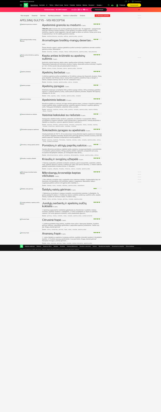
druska (54, 68)
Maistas (85, 5)
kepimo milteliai (93, 109)
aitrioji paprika (74, 155)
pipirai (65, 68)
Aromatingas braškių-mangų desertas (66, 40)
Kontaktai (62, 246)
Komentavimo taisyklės (118, 246)
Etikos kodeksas (130, 246)
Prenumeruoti (134, 5)
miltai (48, 96)
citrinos (96, 155)
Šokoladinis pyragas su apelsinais (63, 130)
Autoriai (95, 246)
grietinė (70, 109)
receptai (55, 82)
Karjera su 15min (47, 246)
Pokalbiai (72, 5)
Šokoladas (62, 140)
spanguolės (78, 124)
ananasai (53, 243)
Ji (46, 5)
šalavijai (49, 185)
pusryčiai (60, 36)
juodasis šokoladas (52, 141)
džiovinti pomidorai (52, 155)
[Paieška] (108, 5)
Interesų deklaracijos (72, 246)
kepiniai (95, 124)
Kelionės (78, 5)
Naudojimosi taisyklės (104, 246)
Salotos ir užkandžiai (70, 16)
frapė (65, 229)
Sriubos (82, 16)
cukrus (70, 82)
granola (80, 36)
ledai (48, 243)
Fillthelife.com (47, 29)
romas (44, 141)
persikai (54, 199)
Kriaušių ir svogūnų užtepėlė (60, 159)
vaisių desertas (92, 51)
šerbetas (49, 82)
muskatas (67, 126)
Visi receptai (25, 16)
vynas (54, 185)
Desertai (34, 16)
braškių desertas (73, 51)
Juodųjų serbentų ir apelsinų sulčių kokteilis (64, 204)
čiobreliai (79, 68)
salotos (61, 155)
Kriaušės (61, 169)
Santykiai (42, 5)
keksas (61, 109)
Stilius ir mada (59, 5)
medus (55, 216)
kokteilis (60, 216)
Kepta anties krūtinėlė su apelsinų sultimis (63, 57)
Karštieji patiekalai (54, 16)
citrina (48, 229)
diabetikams (81, 185)
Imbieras (67, 169)
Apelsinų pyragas (53, 86)
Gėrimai (42, 16)
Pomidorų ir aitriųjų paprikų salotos (64, 145)
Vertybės (56, 246)
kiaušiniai (55, 109)
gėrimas (65, 199)
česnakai (59, 68)
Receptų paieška (103, 16)
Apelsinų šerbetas (53, 72)
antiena (49, 68)
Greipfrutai (54, 229)
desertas (49, 51)
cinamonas (51, 126)
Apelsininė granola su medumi (61, 25)
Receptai (91, 5)
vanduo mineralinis (77, 243)
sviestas (89, 124)
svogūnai (49, 169)
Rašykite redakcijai (30, 246)
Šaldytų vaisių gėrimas (56, 189)
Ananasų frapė (51, 233)
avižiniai (66, 36)
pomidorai (67, 155)
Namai (66, 5)
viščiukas (64, 185)
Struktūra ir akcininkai (85, 246)
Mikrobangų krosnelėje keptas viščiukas (61, 174)
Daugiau (99, 5)
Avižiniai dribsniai (52, 36)
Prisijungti (122, 5)
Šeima (51, 5)
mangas (61, 51)
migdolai (68, 140)
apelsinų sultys (73, 36)
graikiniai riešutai (63, 124)
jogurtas (53, 96)
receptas (75, 82)
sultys (58, 96)
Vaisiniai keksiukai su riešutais (61, 115)
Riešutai (55, 124)
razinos (73, 169)
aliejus (44, 111)
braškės (55, 51)
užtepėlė (55, 169)
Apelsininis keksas (54, 100)
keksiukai (71, 124)
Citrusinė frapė (51, 220)
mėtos (49, 199)
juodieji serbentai (87, 216)
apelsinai (49, 109)
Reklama (39, 246)
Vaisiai (66, 51)
